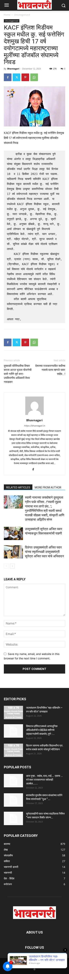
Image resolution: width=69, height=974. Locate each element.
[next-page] (12, 566)
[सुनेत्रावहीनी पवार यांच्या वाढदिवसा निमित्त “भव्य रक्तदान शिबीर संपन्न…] (13, 818)
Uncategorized (22, 14)
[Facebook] (8, 77)
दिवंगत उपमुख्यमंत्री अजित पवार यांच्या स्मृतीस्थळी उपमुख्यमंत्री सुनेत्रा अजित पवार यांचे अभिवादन (44, 551)
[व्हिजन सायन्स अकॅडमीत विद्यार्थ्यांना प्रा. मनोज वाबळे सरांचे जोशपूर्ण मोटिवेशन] (13, 750)
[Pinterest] (25, 77)
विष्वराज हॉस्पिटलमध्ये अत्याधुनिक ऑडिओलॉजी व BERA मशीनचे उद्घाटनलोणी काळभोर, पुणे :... (42, 730)
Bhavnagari (13, 68)
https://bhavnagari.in (34, 425)
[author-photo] (34, 414)
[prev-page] (6, 566)
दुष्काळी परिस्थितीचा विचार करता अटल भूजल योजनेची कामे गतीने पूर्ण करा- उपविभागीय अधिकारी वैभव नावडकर (17, 374)
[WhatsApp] (34, 77)
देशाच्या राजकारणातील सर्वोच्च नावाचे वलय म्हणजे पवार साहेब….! (50, 370)
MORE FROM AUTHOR (48, 487)
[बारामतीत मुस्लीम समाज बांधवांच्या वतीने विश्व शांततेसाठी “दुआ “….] (13, 800)
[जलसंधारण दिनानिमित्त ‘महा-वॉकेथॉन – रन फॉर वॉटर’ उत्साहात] (13, 712)
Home (7, 14)
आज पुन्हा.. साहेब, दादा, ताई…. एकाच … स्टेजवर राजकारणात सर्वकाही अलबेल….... (44, 779)
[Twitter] (16, 77)
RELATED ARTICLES (18, 487)
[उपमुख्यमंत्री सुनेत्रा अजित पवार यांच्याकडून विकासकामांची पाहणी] (13, 533)
